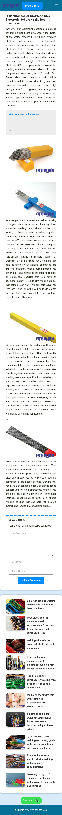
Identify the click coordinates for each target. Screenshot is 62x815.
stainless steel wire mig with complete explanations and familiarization (40, 701)
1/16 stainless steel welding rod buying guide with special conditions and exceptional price (41, 742)
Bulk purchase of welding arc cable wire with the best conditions (41, 604)
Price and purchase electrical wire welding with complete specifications (40, 761)
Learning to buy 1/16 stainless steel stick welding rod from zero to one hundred (41, 780)
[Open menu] (56, 5)
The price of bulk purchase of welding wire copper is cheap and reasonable (41, 682)
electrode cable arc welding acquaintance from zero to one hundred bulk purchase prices (40, 721)
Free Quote (32, 5)
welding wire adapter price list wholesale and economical (40, 644)
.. (9, 125)
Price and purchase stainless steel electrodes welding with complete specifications (40, 663)
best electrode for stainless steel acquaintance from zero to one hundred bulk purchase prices (40, 625)
